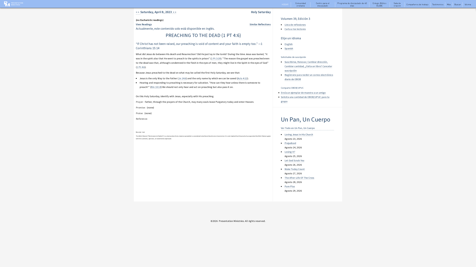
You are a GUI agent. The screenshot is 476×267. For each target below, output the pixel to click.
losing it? (290, 151)
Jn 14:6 (182, 78)
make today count (295, 169)
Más (449, 4)
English (289, 44)
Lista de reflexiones (295, 24)
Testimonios (437, 4)
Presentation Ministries (17, 4)
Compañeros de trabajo (417, 4)
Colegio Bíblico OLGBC (379, 4)
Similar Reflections (260, 24)
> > (174, 12)
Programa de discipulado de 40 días (352, 4)
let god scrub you (294, 160)
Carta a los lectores (295, 29)
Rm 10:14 (156, 87)
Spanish (289, 48)
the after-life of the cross (299, 177)
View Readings (144, 24)
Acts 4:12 (242, 78)
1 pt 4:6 (231, 35)
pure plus (290, 186)
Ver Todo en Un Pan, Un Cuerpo (298, 128)
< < (138, 12)
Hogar (285, 4)
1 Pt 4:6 (141, 67)
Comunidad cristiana (300, 4)
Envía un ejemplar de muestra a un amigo (303, 92)
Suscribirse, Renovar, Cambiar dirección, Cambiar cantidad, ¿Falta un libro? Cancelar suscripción (308, 66)
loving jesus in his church (299, 134)
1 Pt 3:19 (216, 58)
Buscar (457, 4)
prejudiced (290, 143)
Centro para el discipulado (322, 4)
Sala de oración (397, 4)
